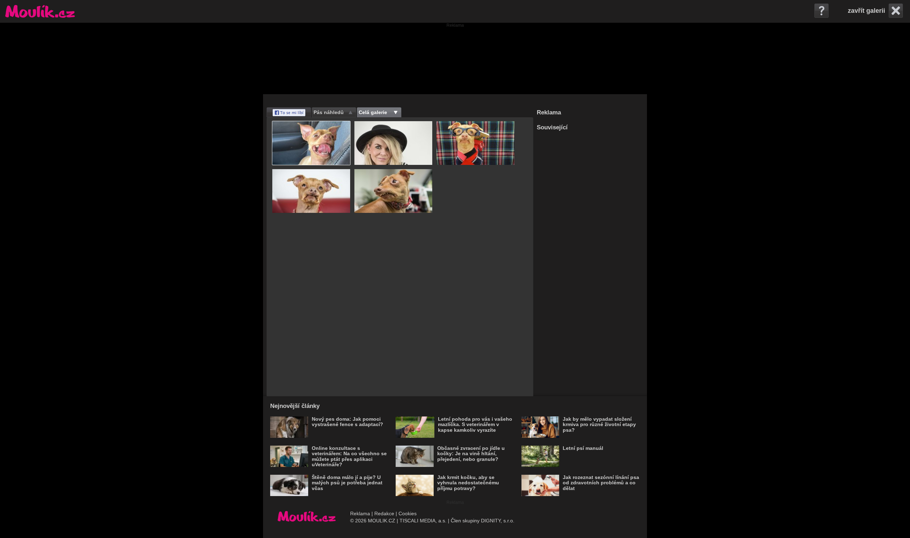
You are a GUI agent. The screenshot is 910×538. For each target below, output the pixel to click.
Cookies (407, 513)
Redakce (384, 513)
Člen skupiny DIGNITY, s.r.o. (482, 520)
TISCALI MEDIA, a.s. (423, 520)
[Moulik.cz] (40, 11)
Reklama (360, 513)
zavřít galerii (866, 10)
